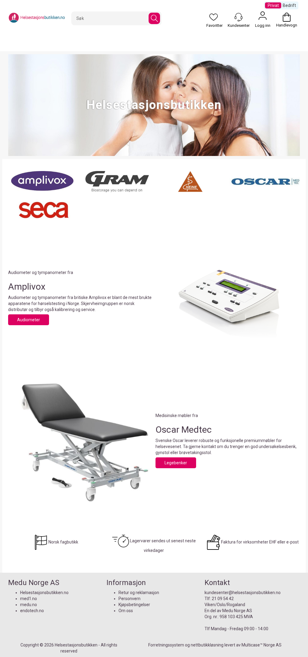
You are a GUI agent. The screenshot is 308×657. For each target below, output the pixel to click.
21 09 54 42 (223, 598)
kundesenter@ (219, 592)
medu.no (28, 604)
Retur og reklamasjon (139, 592)
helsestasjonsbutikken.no (257, 592)
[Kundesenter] (238, 17)
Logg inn (262, 17)
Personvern (129, 598)
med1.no (28, 598)
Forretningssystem (166, 645)
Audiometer (28, 319)
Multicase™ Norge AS (262, 645)
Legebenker (176, 462)
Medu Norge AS (237, 610)
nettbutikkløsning (207, 645)
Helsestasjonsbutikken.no (44, 592)
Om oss (126, 610)
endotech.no (32, 610)
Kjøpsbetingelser (134, 604)
